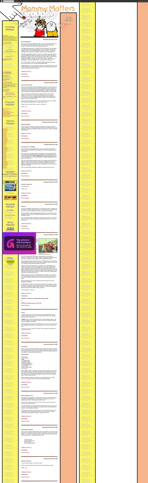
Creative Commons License (10, 230)
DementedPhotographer (30, 303)
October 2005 (5, 138)
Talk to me (4, 43)
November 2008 (5, 164)
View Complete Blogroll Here (66, 24)
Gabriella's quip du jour (6, 114)
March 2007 (4, 152)
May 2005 (4, 134)
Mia (32, 319)
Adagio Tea (4, 60)
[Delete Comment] (41, 303)
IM (3, 44)
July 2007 (4, 155)
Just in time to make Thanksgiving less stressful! (10, 115)
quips (26, 106)
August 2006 (5, 147)
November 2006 (5, 149)
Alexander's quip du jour (6, 108)
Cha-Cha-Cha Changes (6, 113)
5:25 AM (39, 303)
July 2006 (4, 146)
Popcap (50, 377)
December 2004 (5, 130)
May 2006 (4, 144)
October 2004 (5, 128)
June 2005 (4, 135)
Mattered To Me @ (26, 71)
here (35, 378)
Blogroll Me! (63, 25)
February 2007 (5, 151)
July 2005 (4, 136)
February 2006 (5, 142)
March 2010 (4, 166)
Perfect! (4, 109)
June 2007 (4, 154)
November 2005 (5, 139)
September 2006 (5, 148)
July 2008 (4, 160)
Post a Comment (25, 76)
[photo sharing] (48, 252)
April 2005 (4, 133)
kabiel (49, 254)
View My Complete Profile (7, 42)
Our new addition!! (6, 110)
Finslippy (5, 80)
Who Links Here (10, 193)
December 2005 (5, 140)
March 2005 (4, 132)
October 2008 (5, 163)
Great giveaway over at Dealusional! (8, 112)
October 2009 (5, 165)
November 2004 (5, 129)
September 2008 (5, 162)
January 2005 (5, 131)
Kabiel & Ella (41, 253)
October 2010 (5, 167)
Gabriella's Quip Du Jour (6, 111)
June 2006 (4, 145)
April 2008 (4, 158)
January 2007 (5, 150)
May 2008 (4, 159)
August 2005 (5, 137)
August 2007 (5, 156)
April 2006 (4, 143)
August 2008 (5, 161)
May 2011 (4, 168)
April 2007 (4, 153)
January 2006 (5, 141)
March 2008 (4, 157)
